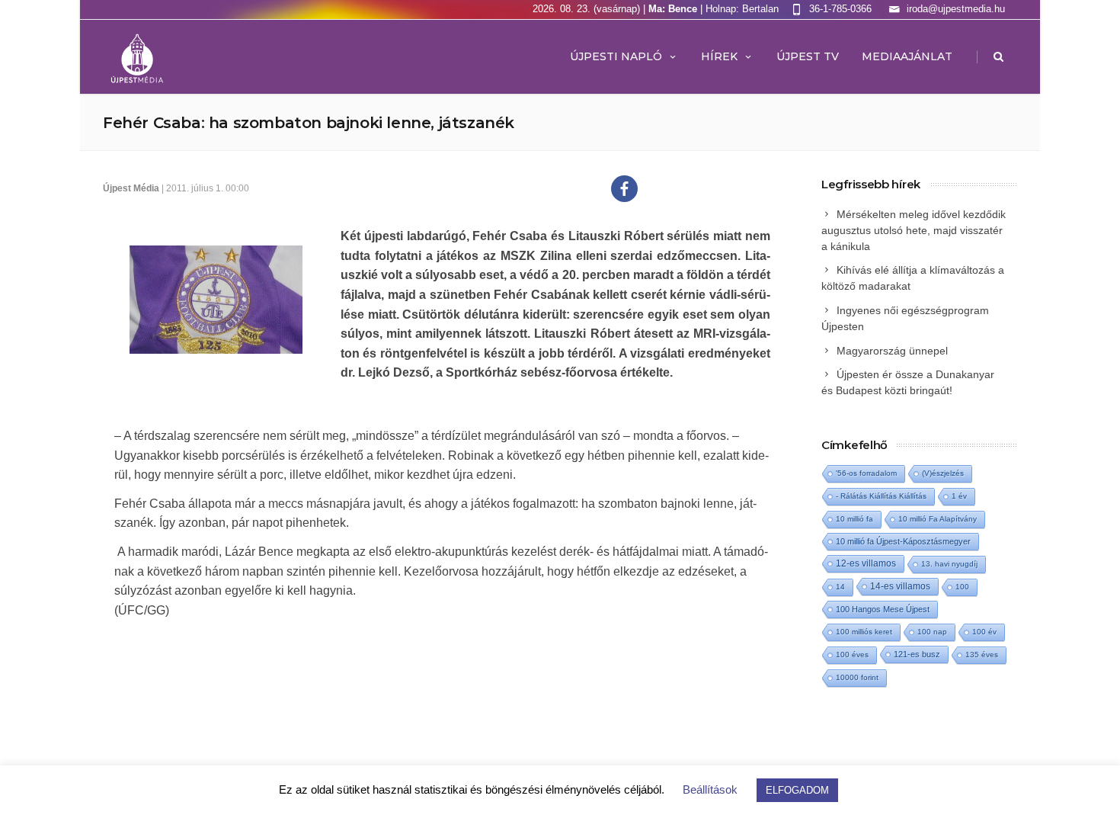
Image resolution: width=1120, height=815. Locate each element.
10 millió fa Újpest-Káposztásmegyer (903, 541)
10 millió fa (854, 519)
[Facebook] (624, 188)
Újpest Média (131, 188)
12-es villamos (866, 563)
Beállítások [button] (710, 789)
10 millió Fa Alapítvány (937, 519)
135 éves (981, 654)
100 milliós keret (864, 631)
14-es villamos (900, 586)
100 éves (852, 654)
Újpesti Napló (616, 56)
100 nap (932, 631)
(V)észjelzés (943, 473)
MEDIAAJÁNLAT (907, 56)
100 (962, 586)
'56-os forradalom (866, 473)
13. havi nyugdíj (949, 564)
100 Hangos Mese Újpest (883, 609)
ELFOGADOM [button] (797, 790)
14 (840, 586)
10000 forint (857, 677)
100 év (984, 631)
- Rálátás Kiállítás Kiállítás (881, 496)
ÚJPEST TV (807, 56)
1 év (959, 496)
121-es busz (917, 654)
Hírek (719, 56)
